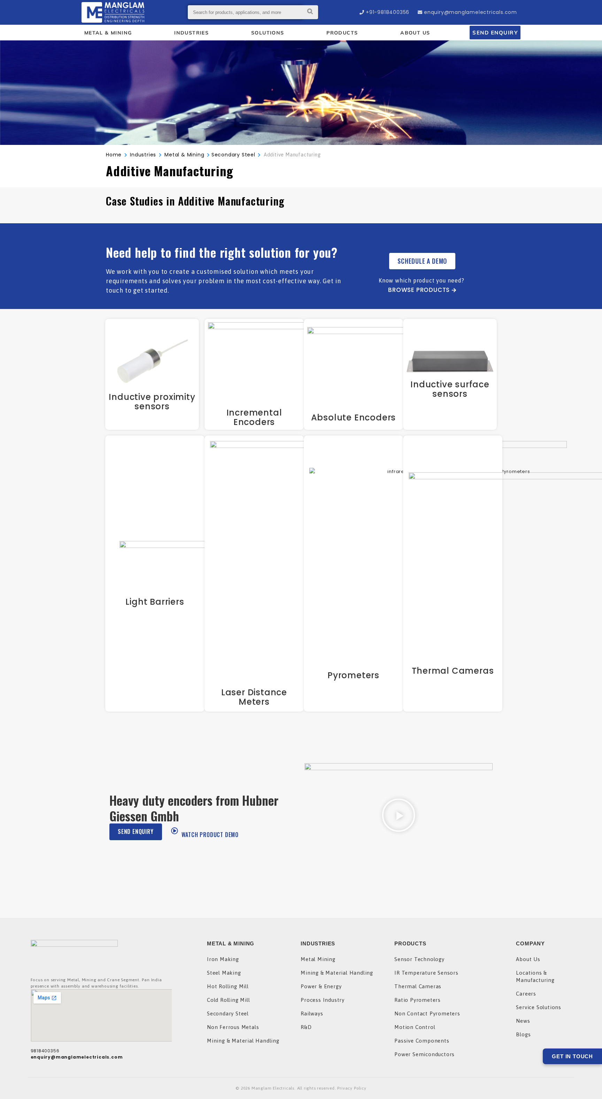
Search (310, 12)
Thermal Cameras (453, 670)
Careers (526, 994)
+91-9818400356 (387, 12)
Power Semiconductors (424, 1054)
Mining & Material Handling (243, 1041)
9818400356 (45, 1051)
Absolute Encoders (353, 417)
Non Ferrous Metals (233, 1027)
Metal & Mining (184, 154)
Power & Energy (321, 986)
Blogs (523, 1034)
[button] (398, 816)
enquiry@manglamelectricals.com (470, 12)
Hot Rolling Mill (228, 986)
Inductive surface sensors (449, 389)
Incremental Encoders (254, 417)
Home (114, 154)
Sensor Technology (419, 959)
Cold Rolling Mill (228, 1000)
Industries (143, 154)
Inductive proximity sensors (152, 401)
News (523, 1021)
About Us (528, 959)
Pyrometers (353, 675)
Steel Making (224, 973)
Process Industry (323, 1000)
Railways (312, 1013)
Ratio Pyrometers (417, 1000)
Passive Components (421, 1041)
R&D (306, 1027)
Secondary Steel (233, 154)
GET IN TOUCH (572, 1056)
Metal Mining (318, 959)
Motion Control (414, 1027)
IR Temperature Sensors (426, 973)
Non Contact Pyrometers (427, 1013)
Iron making (223, 959)
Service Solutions (538, 1007)
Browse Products (419, 290)
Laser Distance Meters (254, 697)
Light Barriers (154, 601)
